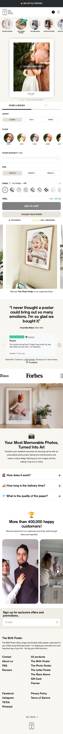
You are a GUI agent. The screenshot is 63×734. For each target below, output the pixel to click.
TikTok (6, 702)
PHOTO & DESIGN (17, 106)
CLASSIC (12, 120)
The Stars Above (40, 674)
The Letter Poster (41, 670)
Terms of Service (40, 698)
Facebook (8, 693)
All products (38, 657)
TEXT (46, 106)
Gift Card (36, 679)
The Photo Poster (41, 666)
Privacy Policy (39, 693)
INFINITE (50, 120)
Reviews (7, 670)
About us (7, 661)
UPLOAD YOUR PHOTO (31, 215)
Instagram (8, 698)
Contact (6, 657)
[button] (59, 12)
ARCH (32, 120)
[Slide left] (57, 183)
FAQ (4, 666)
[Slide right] (60, 183)
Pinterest (7, 707)
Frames (35, 683)
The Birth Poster (40, 661)
